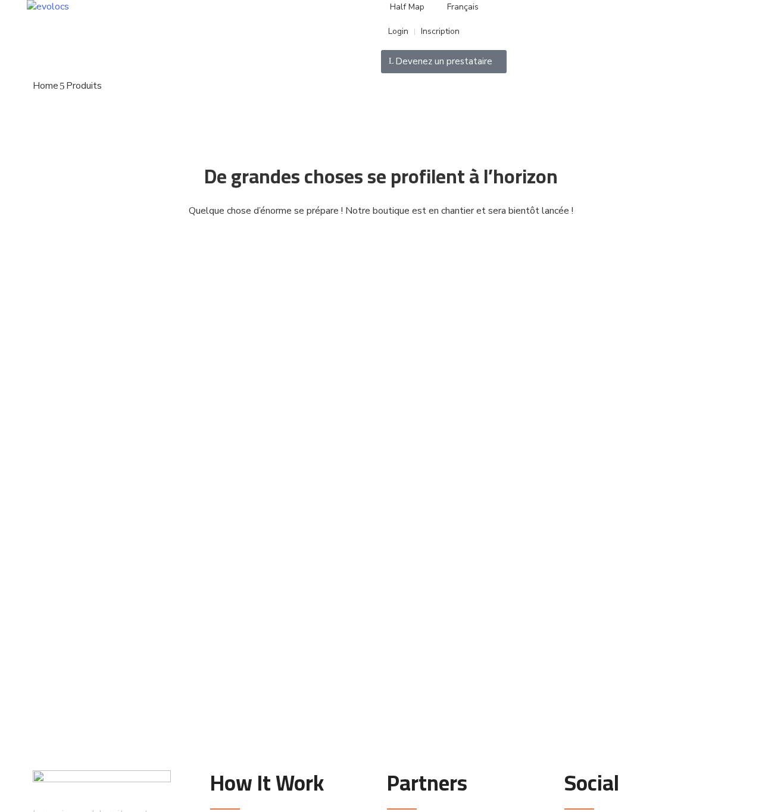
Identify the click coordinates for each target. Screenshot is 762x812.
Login (397, 31)
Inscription (440, 31)
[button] (444, 61)
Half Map (407, 7)
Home (45, 85)
